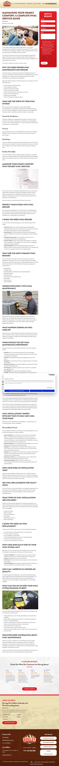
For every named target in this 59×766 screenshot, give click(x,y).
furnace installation (28, 430)
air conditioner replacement (29, 488)
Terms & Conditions (45, 762)
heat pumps (15, 142)
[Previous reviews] (3, 676)
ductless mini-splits (25, 154)
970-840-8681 (31, 751)
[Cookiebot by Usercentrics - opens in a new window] (49, 375)
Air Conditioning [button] (20, 3)
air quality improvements (28, 462)
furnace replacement (16, 503)
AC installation (22, 421)
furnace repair (23, 212)
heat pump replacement (28, 503)
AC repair (16, 212)
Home (6, 3)
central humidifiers (23, 579)
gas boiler (12, 249)
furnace (5, 131)
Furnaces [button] (30, 3)
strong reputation (31, 640)
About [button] (12, 3)
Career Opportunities (48, 752)
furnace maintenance (13, 398)
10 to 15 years (23, 560)
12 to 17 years (28, 555)
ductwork (19, 357)
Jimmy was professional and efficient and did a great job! (35, 676)
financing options (30, 438)
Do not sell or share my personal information (17, 390)
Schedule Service (29, 689)
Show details (49, 387)
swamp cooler (17, 262)
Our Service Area (9, 722)
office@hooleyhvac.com (7, 740)
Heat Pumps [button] (37, 3)
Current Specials (48, 746)
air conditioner (25, 234)
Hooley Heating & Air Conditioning (11, 574)
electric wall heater (26, 260)
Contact (52, 3)
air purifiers (16, 579)
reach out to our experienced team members (19, 651)
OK (42, 390)
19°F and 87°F (30, 47)
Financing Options (48, 742)
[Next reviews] (56, 676)
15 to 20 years (23, 558)
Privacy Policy (44, 57)
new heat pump (31, 421)
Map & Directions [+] (6, 755)
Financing (45, 3)
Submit (44, 63)
